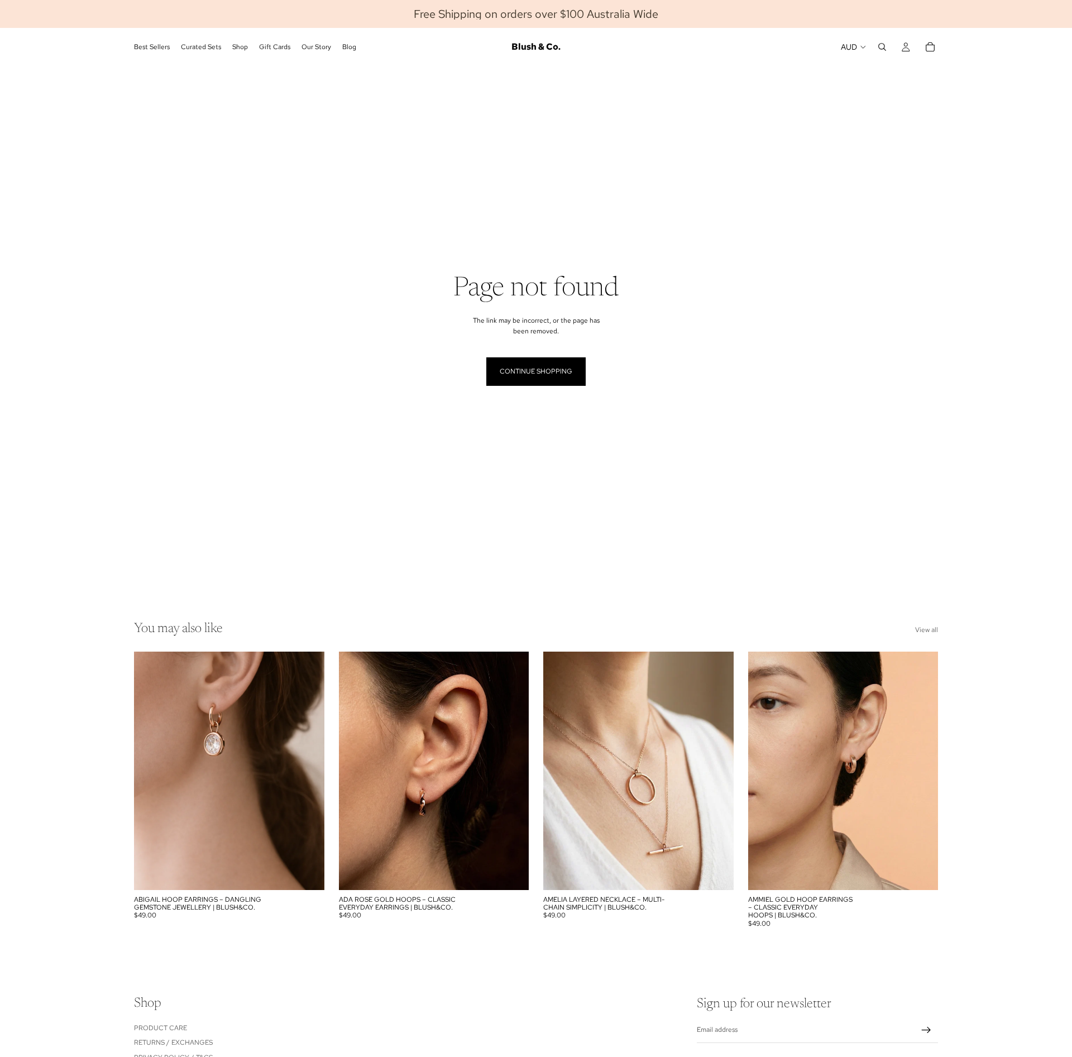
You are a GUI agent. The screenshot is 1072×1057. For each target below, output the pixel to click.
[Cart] (930, 47)
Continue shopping (536, 371)
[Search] (882, 47)
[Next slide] (717, 770)
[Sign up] (926, 1030)
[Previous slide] (560, 770)
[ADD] (307, 873)
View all (926, 629)
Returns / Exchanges (173, 1042)
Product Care (160, 1027)
